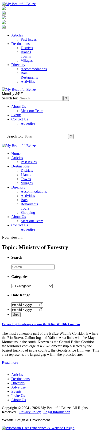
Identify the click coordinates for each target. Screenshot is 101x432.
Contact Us (19, 119)
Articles (17, 35)
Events (16, 115)
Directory (18, 65)
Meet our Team (32, 111)
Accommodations (34, 69)
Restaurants (29, 77)
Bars (24, 73)
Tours (25, 208)
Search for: (10, 98)
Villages (27, 60)
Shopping (28, 212)
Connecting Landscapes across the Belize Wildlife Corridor (41, 324)
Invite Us (18, 396)
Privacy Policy (30, 412)
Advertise (28, 123)
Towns (26, 56)
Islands (26, 52)
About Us (18, 107)
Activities (28, 81)
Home (15, 154)
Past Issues (29, 39)
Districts (27, 48)
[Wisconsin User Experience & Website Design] (38, 428)
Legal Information (56, 412)
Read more (10, 362)
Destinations (20, 44)
